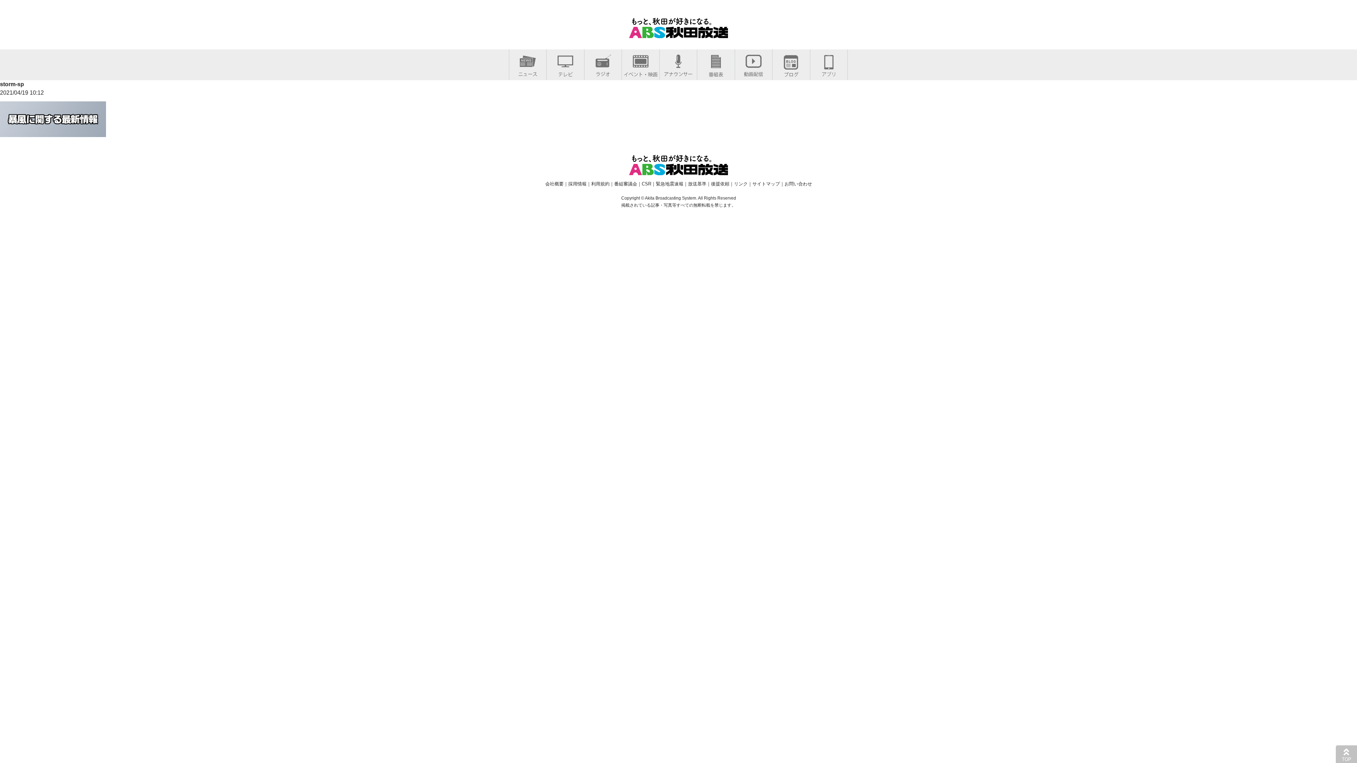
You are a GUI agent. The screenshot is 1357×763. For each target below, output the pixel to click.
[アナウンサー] (678, 73)
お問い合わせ (798, 184)
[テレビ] (565, 73)
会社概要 (554, 184)
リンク (741, 184)
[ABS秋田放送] (678, 34)
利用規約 (600, 184)
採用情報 (577, 184)
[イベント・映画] (640, 73)
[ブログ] (791, 73)
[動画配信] (753, 73)
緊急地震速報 (669, 184)
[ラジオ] (603, 73)
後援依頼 (720, 184)
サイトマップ (766, 184)
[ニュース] (527, 73)
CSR (646, 184)
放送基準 (697, 184)
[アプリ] (828, 73)
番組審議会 (625, 184)
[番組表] (716, 73)
